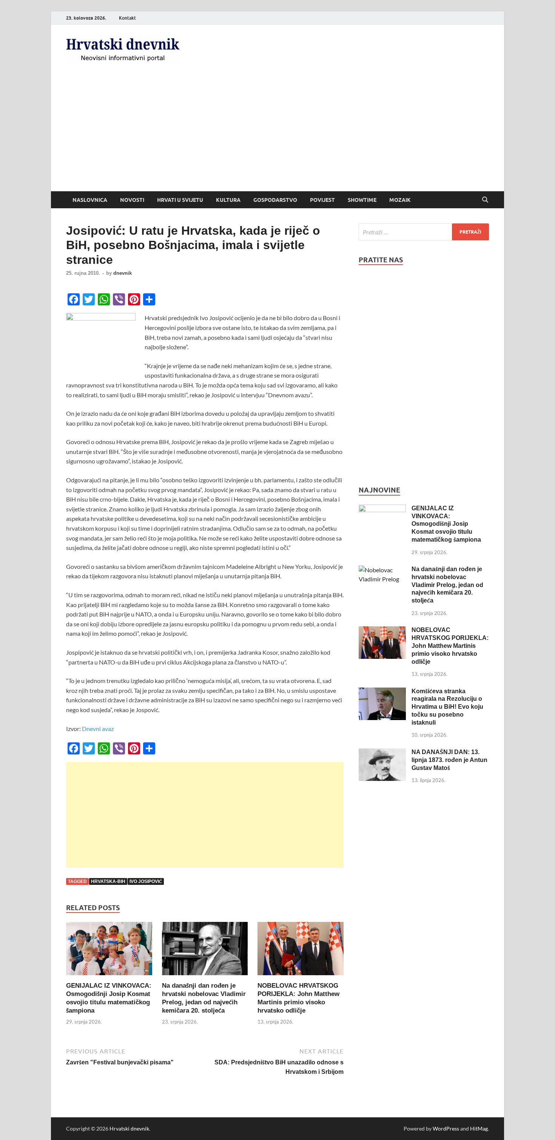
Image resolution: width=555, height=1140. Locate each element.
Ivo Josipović (146, 881)
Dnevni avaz (98, 728)
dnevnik (122, 273)
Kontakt (127, 18)
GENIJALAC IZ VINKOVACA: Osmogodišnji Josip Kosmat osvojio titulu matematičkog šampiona (446, 524)
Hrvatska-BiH (108, 881)
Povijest (322, 200)
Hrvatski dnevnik (129, 1128)
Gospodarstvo (275, 200)
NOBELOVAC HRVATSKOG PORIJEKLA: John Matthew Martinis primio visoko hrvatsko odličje (450, 645)
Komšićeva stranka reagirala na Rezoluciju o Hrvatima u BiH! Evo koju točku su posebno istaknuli (447, 707)
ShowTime (362, 200)
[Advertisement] (277, 134)
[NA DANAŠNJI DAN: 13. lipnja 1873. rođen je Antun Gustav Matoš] (382, 752)
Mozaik (400, 200)
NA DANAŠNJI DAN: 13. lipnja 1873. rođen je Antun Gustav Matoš (449, 760)
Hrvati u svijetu (180, 200)
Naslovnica (89, 200)
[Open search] (485, 200)
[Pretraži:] (424, 231)
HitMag (479, 1128)
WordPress (446, 1128)
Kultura (228, 200)
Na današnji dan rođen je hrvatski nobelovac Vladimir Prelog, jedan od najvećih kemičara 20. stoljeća (447, 585)
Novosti (132, 200)
